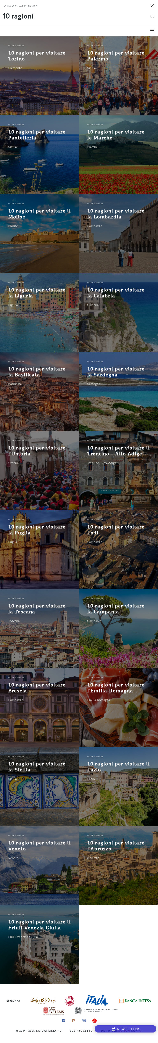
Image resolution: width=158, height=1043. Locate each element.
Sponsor (13, 1001)
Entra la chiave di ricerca (20, 6)
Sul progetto (81, 1031)
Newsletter (127, 1029)
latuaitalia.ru (49, 1031)
